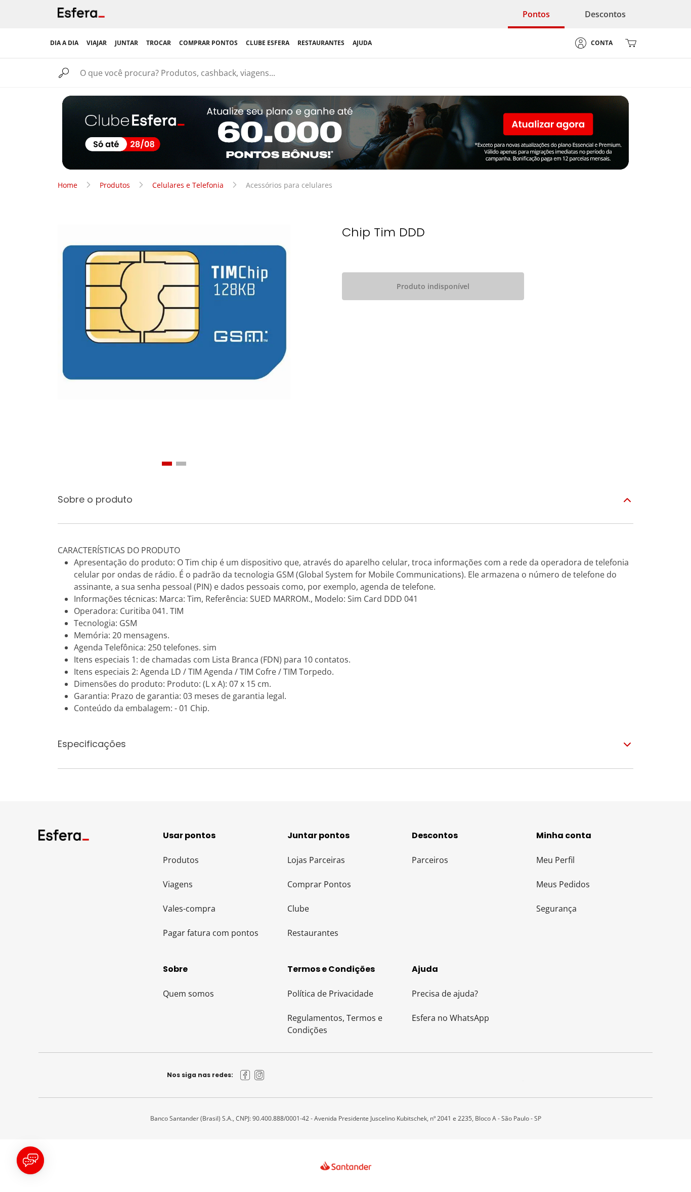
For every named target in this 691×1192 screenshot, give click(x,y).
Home (67, 185)
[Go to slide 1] (167, 464)
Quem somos (188, 993)
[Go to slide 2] (181, 464)
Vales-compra (189, 908)
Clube (298, 908)
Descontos (605, 14)
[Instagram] (259, 1075)
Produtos (115, 185)
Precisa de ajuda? (445, 993)
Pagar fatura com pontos (210, 932)
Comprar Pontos (319, 884)
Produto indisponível (433, 286)
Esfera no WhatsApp (450, 1017)
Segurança (556, 908)
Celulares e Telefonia (188, 185)
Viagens (178, 884)
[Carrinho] (631, 43)
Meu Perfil (555, 860)
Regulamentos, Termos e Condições (334, 1024)
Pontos (536, 14)
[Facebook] (245, 1075)
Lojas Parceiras (316, 860)
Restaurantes (312, 932)
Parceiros (430, 860)
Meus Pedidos (563, 884)
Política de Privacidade (330, 993)
